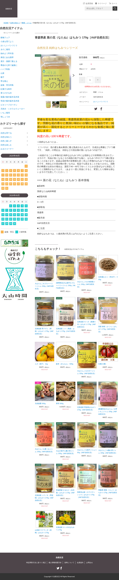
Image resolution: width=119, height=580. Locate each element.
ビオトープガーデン (9, 105)
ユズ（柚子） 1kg (41, 364)
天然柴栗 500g (40, 403)
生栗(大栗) (102, 364)
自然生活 (8, 9)
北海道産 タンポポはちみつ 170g (65, 528)
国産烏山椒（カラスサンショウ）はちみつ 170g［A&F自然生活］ (86, 494)
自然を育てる (6, 133)
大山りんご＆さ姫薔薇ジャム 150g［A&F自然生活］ (86, 284)
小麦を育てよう (7, 42)
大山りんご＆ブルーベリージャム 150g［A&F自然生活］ (44, 286)
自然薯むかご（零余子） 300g (108, 278)
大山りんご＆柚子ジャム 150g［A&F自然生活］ (86, 451)
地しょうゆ (5, 117)
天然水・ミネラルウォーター (13, 109)
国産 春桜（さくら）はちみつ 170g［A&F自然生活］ (107, 329)
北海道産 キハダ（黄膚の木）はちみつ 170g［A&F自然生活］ (86, 324)
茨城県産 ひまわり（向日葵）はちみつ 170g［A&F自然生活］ (65, 492)
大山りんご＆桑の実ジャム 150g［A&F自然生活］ (107, 451)
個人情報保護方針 (55, 562)
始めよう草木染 (7, 53)
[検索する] (115, 8)
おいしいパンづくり (100, 101)
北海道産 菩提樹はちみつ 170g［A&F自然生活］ (86, 408)
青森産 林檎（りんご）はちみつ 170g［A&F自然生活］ (107, 492)
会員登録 (89, 3)
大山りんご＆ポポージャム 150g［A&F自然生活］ (86, 372)
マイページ (102, 3)
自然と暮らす (6, 141)
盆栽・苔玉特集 (7, 85)
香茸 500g (59, 403)
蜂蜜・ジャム (26, 23)
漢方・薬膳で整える (9, 61)
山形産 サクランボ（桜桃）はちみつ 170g (43, 531)
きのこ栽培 (5, 49)
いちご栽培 (5, 113)
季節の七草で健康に (9, 65)
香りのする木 (6, 93)
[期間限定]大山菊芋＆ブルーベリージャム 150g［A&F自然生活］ (65, 285)
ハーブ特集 (5, 69)
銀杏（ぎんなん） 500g (64, 364)
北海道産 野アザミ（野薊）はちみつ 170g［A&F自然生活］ (44, 331)
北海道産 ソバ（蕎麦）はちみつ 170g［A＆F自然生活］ (65, 331)
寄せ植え (4, 81)
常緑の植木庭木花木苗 (10, 101)
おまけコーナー (7, 149)
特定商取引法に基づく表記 (36, 562)
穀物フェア (5, 38)
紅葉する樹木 (6, 89)
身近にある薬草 (7, 57)
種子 (2, 77)
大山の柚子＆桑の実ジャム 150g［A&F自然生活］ (65, 452)
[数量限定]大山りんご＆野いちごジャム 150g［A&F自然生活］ (107, 411)
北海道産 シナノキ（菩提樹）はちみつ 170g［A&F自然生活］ (44, 497)
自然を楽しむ (6, 145)
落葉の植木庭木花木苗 (10, 97)
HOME (6, 23)
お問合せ (89, 562)
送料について (69, 562)
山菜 (2, 73)
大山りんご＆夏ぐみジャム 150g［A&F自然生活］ (44, 450)
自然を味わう (15, 23)
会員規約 (80, 562)
